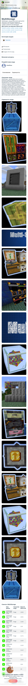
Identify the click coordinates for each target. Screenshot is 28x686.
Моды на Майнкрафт (6, 8)
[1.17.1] (4, 30)
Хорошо (13, 681)
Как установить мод (11, 5)
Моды (3, 5)
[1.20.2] (4, 28)
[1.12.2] (12, 30)
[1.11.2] (17, 30)
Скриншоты (16, 72)
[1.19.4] (12, 28)
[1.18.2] (20, 28)
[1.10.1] (4, 31)
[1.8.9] (14, 31)
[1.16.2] (8, 30)
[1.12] (20, 30)
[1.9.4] (7, 31)
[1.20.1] (8, 28)
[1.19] (16, 28)
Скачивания (6, 72)
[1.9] (11, 31)
